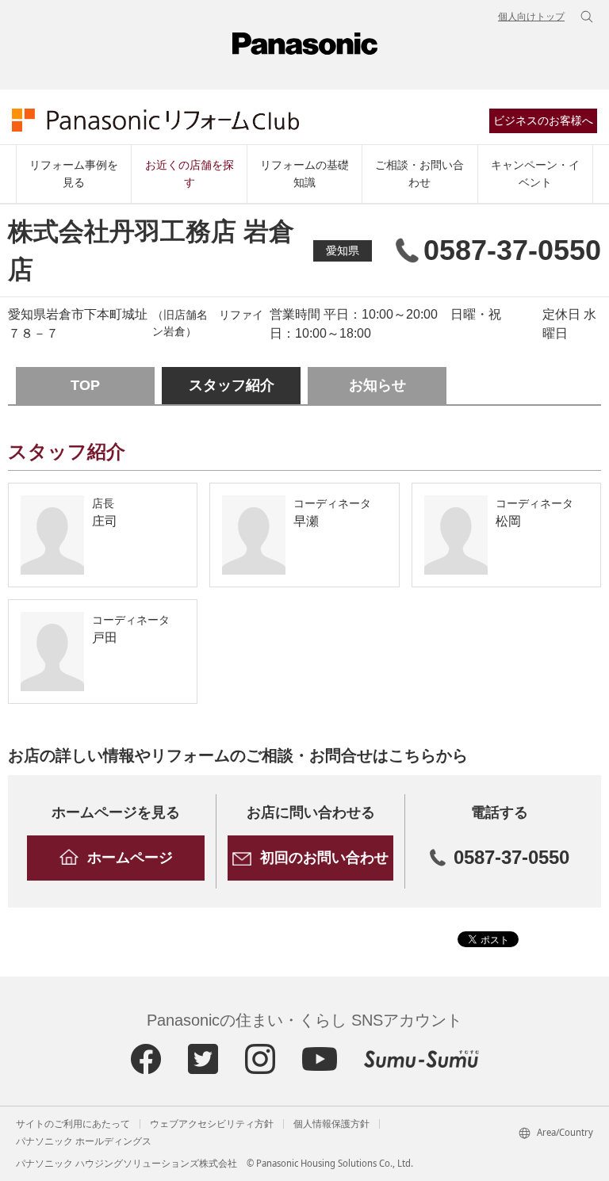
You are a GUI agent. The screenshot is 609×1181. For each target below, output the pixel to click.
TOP (85, 385)
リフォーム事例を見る (73, 174)
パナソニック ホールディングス (83, 1141)
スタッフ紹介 (231, 385)
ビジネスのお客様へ (543, 120)
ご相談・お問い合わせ (419, 174)
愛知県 (342, 250)
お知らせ (377, 385)
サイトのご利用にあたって (73, 1124)
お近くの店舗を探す (189, 174)
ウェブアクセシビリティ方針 (212, 1124)
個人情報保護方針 (331, 1124)
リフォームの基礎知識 (304, 174)
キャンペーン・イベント (535, 174)
